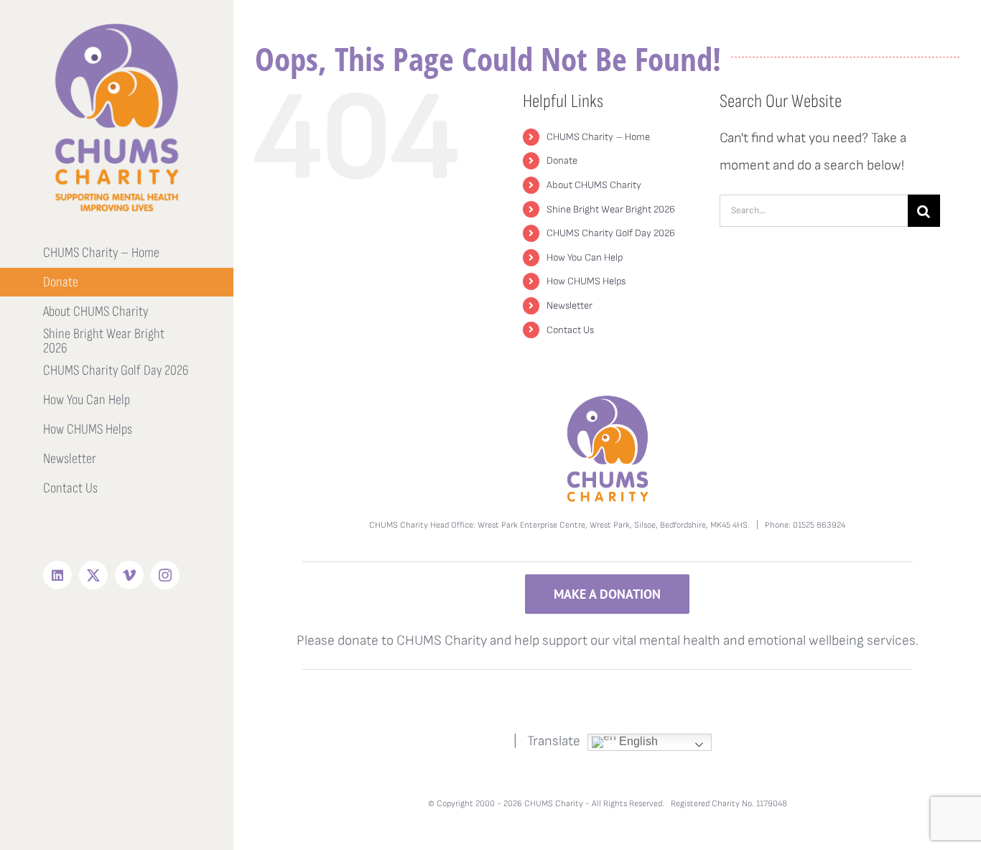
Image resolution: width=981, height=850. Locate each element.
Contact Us (570, 330)
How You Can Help (585, 257)
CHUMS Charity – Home (598, 137)
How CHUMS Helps (586, 281)
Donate (562, 160)
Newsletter (569, 305)
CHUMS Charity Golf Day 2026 (611, 233)
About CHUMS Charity (594, 185)
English (637, 741)
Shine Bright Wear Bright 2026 (611, 209)
